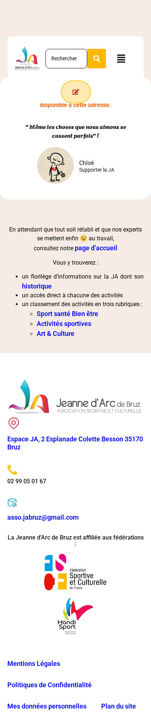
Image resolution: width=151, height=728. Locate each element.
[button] (121, 58)
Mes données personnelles (46, 706)
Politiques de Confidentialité (49, 685)
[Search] (96, 58)
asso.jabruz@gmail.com (43, 517)
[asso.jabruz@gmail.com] (12, 503)
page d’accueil (96, 248)
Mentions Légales (33, 663)
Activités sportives (64, 323)
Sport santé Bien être (67, 314)
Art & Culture (55, 333)
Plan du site (118, 706)
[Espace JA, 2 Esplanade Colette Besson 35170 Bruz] (13, 423)
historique (37, 286)
